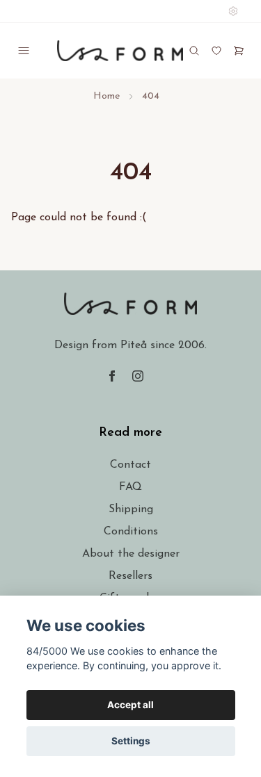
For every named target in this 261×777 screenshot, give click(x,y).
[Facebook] (112, 376)
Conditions (131, 531)
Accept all (130, 704)
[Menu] (23, 50)
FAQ (130, 487)
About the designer (131, 553)
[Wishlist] (216, 51)
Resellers (130, 576)
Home (106, 96)
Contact (130, 465)
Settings (130, 740)
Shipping (131, 509)
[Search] (194, 51)
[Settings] (233, 11)
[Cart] (239, 51)
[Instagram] (137, 376)
